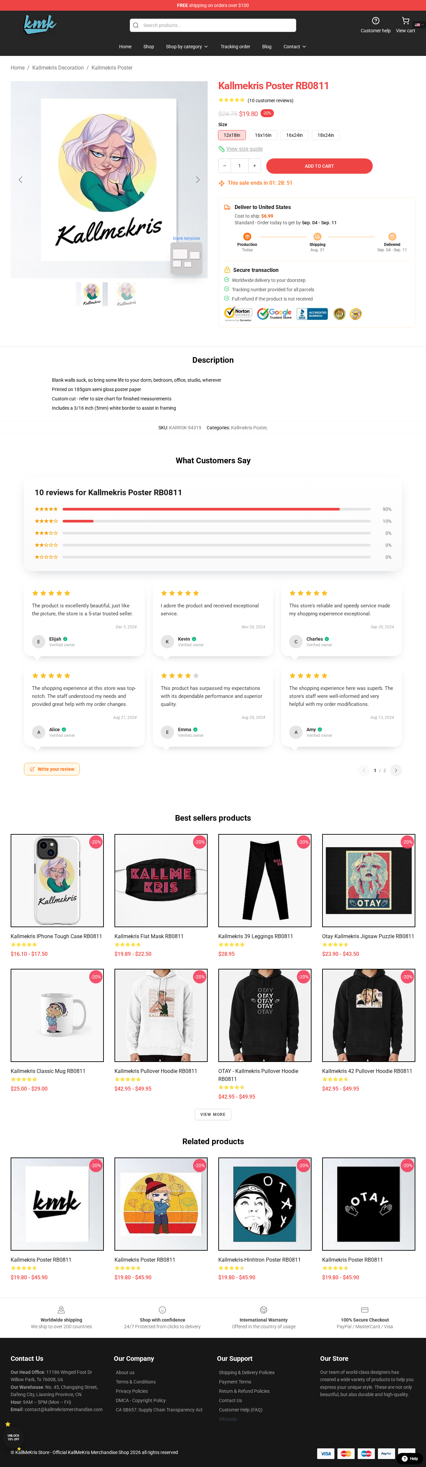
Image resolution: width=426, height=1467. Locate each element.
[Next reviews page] (396, 770)
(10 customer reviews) (271, 100)
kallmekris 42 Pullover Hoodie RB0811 (367, 1071)
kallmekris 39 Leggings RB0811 (255, 936)
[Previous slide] (21, 180)
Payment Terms (235, 1381)
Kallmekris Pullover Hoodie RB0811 (155, 1071)
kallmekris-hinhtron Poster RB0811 (259, 1260)
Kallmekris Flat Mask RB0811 (149, 936)
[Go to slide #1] (92, 294)
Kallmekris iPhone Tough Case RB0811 (56, 936)
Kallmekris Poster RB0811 (41, 1260)
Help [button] (414, 1458)
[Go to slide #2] (126, 294)
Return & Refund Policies (244, 1391)
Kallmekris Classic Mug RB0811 (48, 1071)
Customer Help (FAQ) (241, 1409)
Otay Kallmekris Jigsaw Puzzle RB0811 (368, 936)
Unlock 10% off (13, 1437)
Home (18, 68)
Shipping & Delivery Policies (247, 1372)
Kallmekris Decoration (58, 68)
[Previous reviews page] (364, 770)
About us (125, 1372)
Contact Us (230, 1400)
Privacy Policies (132, 1391)
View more (213, 1114)
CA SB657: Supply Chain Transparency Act (159, 1409)
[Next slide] (197, 180)
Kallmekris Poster (112, 68)
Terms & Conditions (136, 1381)
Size (222, 124)
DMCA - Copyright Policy (141, 1400)
